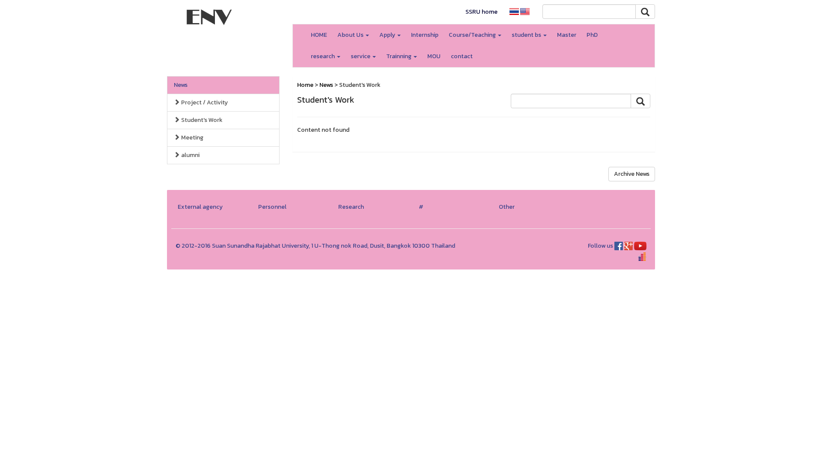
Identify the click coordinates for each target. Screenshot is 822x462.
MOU (434, 56)
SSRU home (481, 11)
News (181, 84)
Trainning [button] (399, 56)
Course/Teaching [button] (473, 34)
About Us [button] (351, 34)
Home (305, 84)
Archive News (631, 173)
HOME (319, 34)
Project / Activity (204, 102)
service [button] (361, 56)
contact (462, 56)
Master (566, 34)
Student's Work (201, 120)
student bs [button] (527, 34)
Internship (424, 34)
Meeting (191, 137)
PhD (592, 34)
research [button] (323, 56)
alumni (190, 155)
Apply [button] (387, 34)
